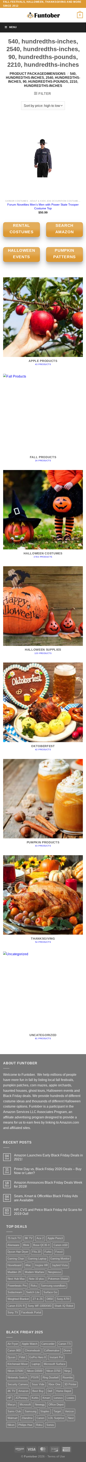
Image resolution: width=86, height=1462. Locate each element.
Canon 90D (14, 1350)
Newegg (39, 1404)
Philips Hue (25, 1424)
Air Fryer (13, 1343)
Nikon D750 (53, 1370)
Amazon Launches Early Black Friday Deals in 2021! (48, 1157)
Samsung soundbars (53, 1285)
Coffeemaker (51, 1350)
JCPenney (21, 1397)
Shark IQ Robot (63, 1305)
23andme (27, 1418)
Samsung (30, 1411)
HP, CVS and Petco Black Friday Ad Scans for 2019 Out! (48, 1211)
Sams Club (14, 1411)
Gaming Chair (16, 1258)
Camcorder (47, 1343)
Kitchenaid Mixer (18, 1364)
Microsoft (25, 1404)
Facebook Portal (31, 1312)
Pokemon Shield (58, 1278)
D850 (50, 1298)
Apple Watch (29, 1343)
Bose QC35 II (41, 1245)
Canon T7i (64, 1343)
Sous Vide (38, 1384)
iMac (28, 1265)
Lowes (70, 1397)
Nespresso (54, 1272)
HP (9, 1397)
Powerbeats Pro (17, 1285)
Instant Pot (56, 1357)
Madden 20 (14, 1272)
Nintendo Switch (17, 1377)
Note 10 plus (36, 1278)
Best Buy (38, 1391)
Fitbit (22, 1357)
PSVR (35, 1377)
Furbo (47, 1251)
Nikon (11, 1424)
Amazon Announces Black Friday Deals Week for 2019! (48, 1184)
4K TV (11, 1391)
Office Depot (56, 1404)
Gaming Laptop (37, 1258)
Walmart (13, 1418)
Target (57, 1411)
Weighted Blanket (18, 1298)
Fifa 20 (36, 1251)
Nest (71, 1418)
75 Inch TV (14, 1238)
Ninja (67, 1370)
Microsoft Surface (54, 1364)
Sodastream (15, 1292)
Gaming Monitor (60, 1258)
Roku (34, 1285)
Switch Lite (32, 1292)
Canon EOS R (16, 1305)
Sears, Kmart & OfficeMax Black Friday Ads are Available (46, 1198)
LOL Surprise (56, 1418)
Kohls (35, 1397)
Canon (40, 1418)
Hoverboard (14, 1265)
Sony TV (13, 1312)
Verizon (69, 1411)
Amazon (23, 1391)
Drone (67, 1350)
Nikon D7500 (15, 1370)
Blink (26, 1245)
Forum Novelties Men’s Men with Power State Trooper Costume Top (43, 206)
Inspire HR (41, 1265)
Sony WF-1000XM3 (39, 1305)
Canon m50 (60, 1245)
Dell (50, 1391)
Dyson (11, 1357)
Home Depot (63, 1391)
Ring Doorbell (51, 1377)
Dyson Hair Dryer (18, 1251)
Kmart (46, 1397)
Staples (44, 1411)
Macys (12, 1404)
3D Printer (70, 1384)
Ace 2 (40, 1238)
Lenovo (58, 1397)
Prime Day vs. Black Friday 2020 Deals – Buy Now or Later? (47, 1171)
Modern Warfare (34, 1272)
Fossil (59, 1251)
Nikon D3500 (34, 1370)
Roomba (68, 1377)
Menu (13, 27)
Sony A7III (63, 1298)
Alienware (13, 1245)
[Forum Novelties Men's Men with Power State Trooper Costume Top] (43, 158)
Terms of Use (56, 1456)
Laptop (36, 1364)
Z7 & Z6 (38, 1298)
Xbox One (54, 1384)
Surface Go (50, 1292)
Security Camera (18, 1384)
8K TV (29, 1238)
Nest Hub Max (16, 1278)
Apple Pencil (55, 1238)
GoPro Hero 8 (37, 1357)
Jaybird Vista (60, 1265)
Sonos (50, 1424)
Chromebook (32, 1350)
